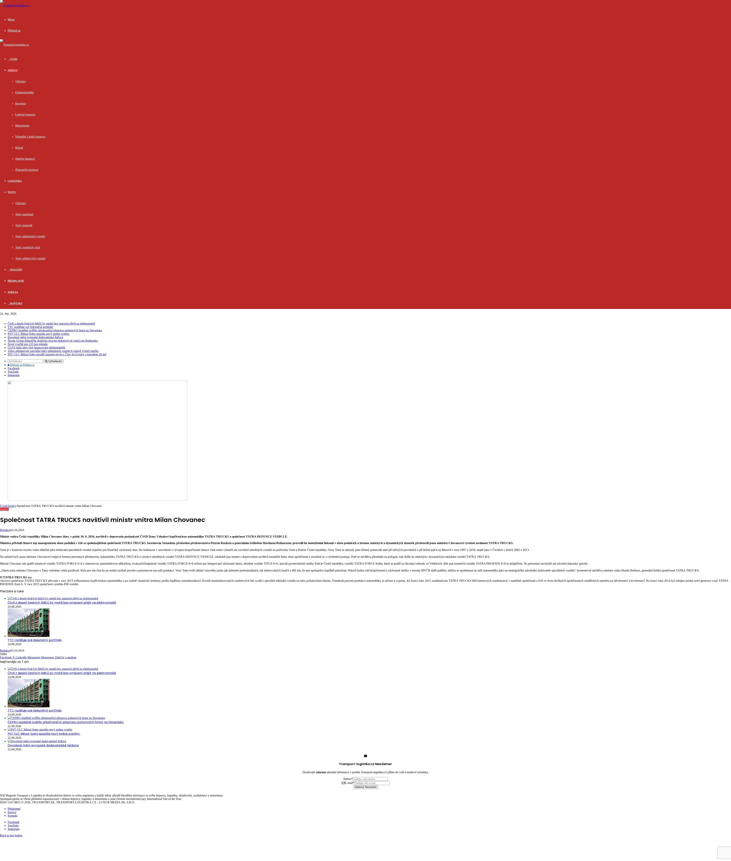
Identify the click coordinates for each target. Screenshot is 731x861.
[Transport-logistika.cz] (14, 5)
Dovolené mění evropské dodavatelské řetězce (35, 337)
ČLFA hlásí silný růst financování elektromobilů (36, 347)
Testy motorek (23, 225)
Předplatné (16, 280)
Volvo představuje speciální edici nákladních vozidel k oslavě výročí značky (53, 351)
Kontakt (16, 303)
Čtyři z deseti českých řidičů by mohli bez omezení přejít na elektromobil (51, 323)
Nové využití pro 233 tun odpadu (28, 344)
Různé (19, 147)
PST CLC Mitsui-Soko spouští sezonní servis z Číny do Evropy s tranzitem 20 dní (57, 354)
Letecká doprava (25, 114)
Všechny (20, 81)
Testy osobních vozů (27, 247)
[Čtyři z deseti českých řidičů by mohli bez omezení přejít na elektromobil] (53, 598)
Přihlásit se (21, 365)
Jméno (348, 778)
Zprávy (13, 70)
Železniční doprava (26, 169)
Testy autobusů (24, 214)
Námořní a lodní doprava (30, 136)
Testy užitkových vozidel (30, 258)
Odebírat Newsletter (366, 787)
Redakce (5, 530)
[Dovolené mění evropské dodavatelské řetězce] (37, 741)
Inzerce (12, 812)
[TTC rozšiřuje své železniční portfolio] (28, 636)
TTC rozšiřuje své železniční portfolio (30, 327)
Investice (20, 103)
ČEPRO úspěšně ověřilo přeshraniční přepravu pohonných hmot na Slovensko (55, 330)
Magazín (16, 269)
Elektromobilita (24, 92)
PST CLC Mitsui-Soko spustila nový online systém (39, 333)
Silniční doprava (25, 158)
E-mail (349, 782)
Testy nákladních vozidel (30, 236)
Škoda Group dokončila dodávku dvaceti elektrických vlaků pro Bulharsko (53, 340)
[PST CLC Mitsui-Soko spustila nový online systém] (40, 729)
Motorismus (22, 125)
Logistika (15, 181)
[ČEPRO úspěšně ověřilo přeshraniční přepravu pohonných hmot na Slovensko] (56, 718)
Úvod (3, 506)
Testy (12, 192)
